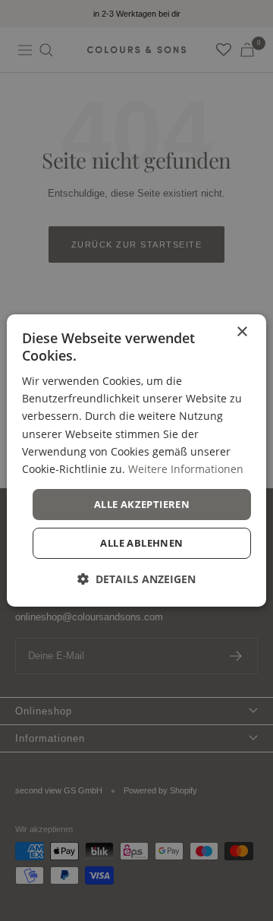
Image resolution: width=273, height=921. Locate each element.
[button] (136, 579)
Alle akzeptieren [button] (142, 504)
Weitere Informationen (185, 469)
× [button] (241, 332)
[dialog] (136, 460)
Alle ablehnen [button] (141, 543)
